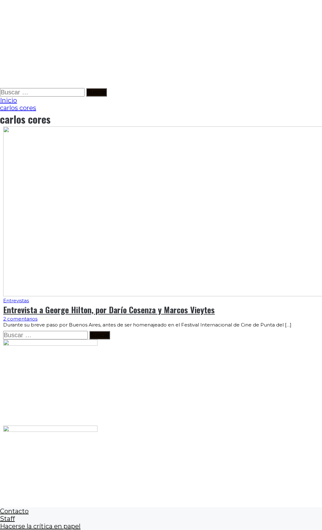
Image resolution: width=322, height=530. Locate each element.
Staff (7, 518)
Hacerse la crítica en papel (40, 526)
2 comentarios (20, 319)
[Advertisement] (161, 44)
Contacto (14, 511)
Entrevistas (16, 301)
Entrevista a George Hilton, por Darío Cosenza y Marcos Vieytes (109, 310)
